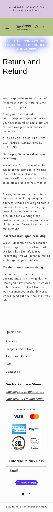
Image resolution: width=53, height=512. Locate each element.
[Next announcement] (47, 9)
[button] (7, 27)
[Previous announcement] (6, 9)
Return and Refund (18, 356)
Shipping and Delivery (20, 349)
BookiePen (21, 506)
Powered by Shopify (37, 506)
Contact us (13, 371)
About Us (12, 341)
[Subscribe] (43, 471)
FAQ (8, 364)
